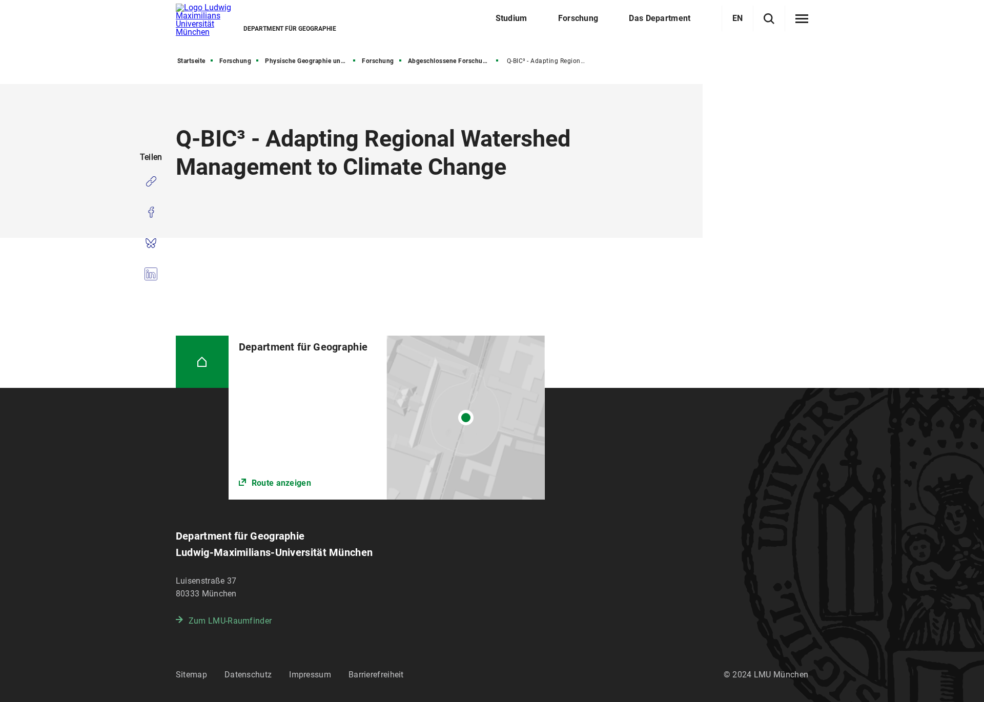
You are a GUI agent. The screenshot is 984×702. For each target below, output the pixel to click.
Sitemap (191, 674)
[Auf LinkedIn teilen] (151, 273)
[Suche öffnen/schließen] (769, 18)
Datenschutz (248, 674)
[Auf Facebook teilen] (151, 212)
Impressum (310, 674)
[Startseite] (202, 362)
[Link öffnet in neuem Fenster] (387, 418)
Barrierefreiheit (376, 674)
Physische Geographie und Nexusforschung (311, 61)
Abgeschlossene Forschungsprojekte (454, 61)
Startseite (191, 61)
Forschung (235, 61)
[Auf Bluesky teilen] (151, 243)
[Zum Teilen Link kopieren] (151, 181)
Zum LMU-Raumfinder (230, 621)
